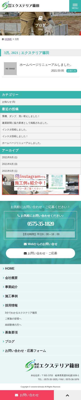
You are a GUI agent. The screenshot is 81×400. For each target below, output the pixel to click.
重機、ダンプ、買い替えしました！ (21, 116)
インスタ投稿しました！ (15, 136)
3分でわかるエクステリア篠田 (21, 312)
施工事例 (11, 296)
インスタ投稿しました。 (15, 129)
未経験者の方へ (13, 324)
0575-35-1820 (40, 223)
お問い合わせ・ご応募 (42, 253)
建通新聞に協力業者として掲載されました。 (25, 123)
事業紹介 (11, 287)
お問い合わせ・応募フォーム (25, 350)
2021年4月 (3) (9, 164)
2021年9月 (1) (9, 157)
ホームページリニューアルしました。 (22, 143)
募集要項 (11, 332)
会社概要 (11, 277)
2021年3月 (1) (9, 171)
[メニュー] (75, 6)
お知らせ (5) (8, 101)
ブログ (10, 341)
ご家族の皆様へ (13, 318)
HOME (8, 39)
